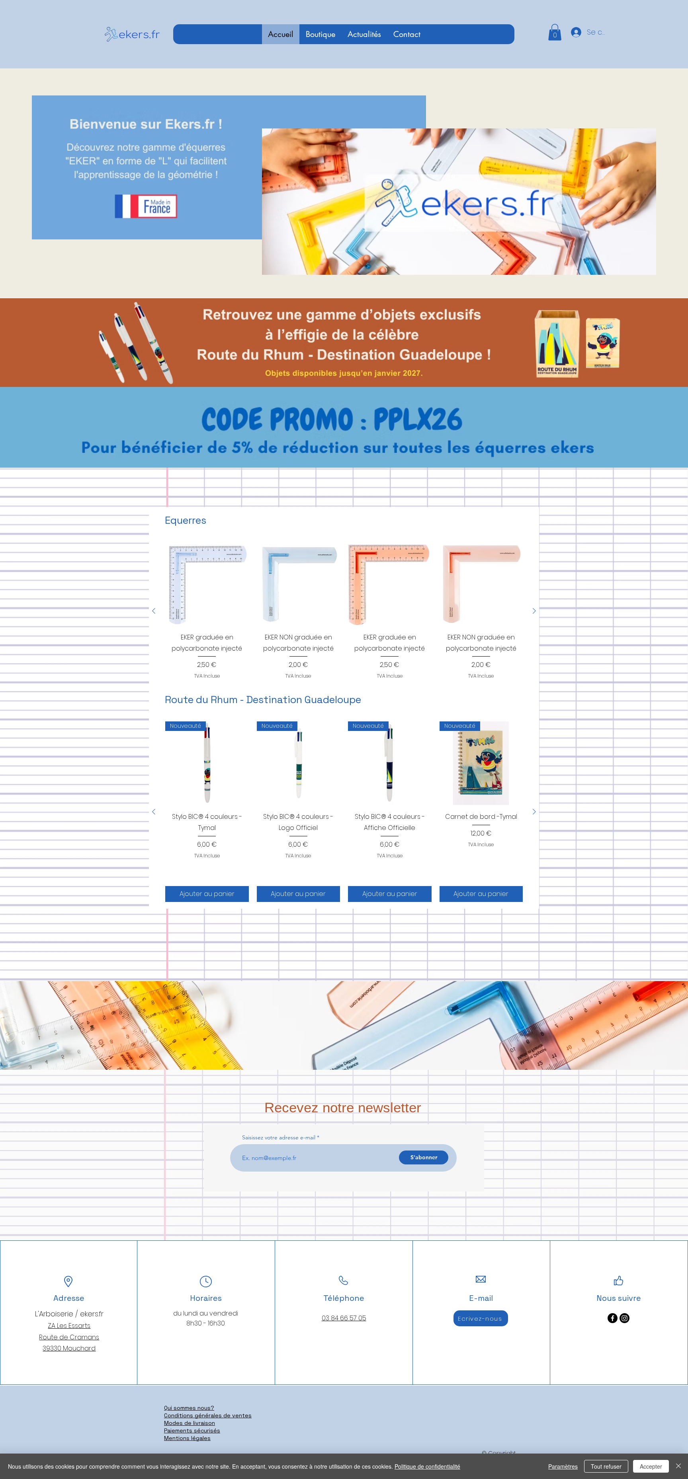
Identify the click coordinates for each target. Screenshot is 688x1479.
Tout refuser (606, 1466)
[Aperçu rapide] (207, 584)
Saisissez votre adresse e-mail (278, 1137)
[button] (555, 32)
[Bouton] (344, 342)
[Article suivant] (534, 611)
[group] (344, 611)
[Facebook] (613, 1318)
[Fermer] (678, 1466)
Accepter (651, 1466)
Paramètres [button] (563, 1466)
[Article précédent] (153, 611)
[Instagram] (624, 1318)
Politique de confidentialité (427, 1466)
